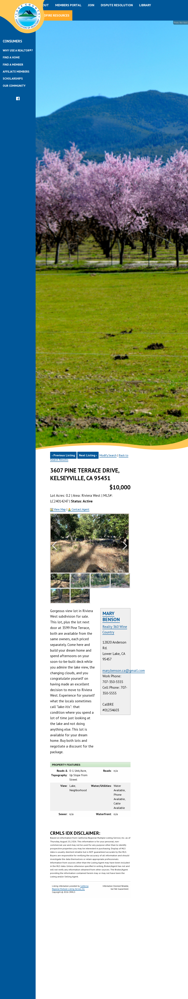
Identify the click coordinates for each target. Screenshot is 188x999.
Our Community (14, 85)
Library (145, 5)
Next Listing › (88, 455)
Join (91, 5)
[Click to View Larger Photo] (60, 580)
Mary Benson (111, 616)
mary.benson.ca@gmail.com (123, 670)
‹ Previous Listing (63, 455)
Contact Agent (80, 509)
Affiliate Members (16, 71)
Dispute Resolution (117, 5)
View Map (59, 509)
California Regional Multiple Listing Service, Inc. (70, 887)
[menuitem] (18, 50)
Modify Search (108, 455)
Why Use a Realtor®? (18, 50)
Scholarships (13, 78)
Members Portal (68, 5)
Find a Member (13, 64)
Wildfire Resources (54, 15)
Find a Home (11, 57)
